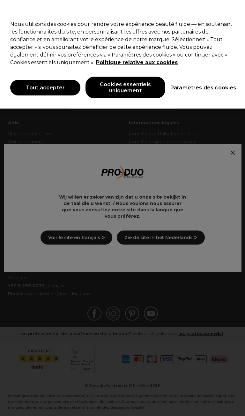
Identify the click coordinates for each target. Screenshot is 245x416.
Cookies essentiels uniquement (125, 87)
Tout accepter (45, 88)
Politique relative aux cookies (137, 62)
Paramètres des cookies (197, 88)
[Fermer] (235, 10)
